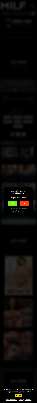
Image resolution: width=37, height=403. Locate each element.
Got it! (18, 395)
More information (11, 400)
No (24, 203)
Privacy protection (25, 400)
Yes (13, 203)
